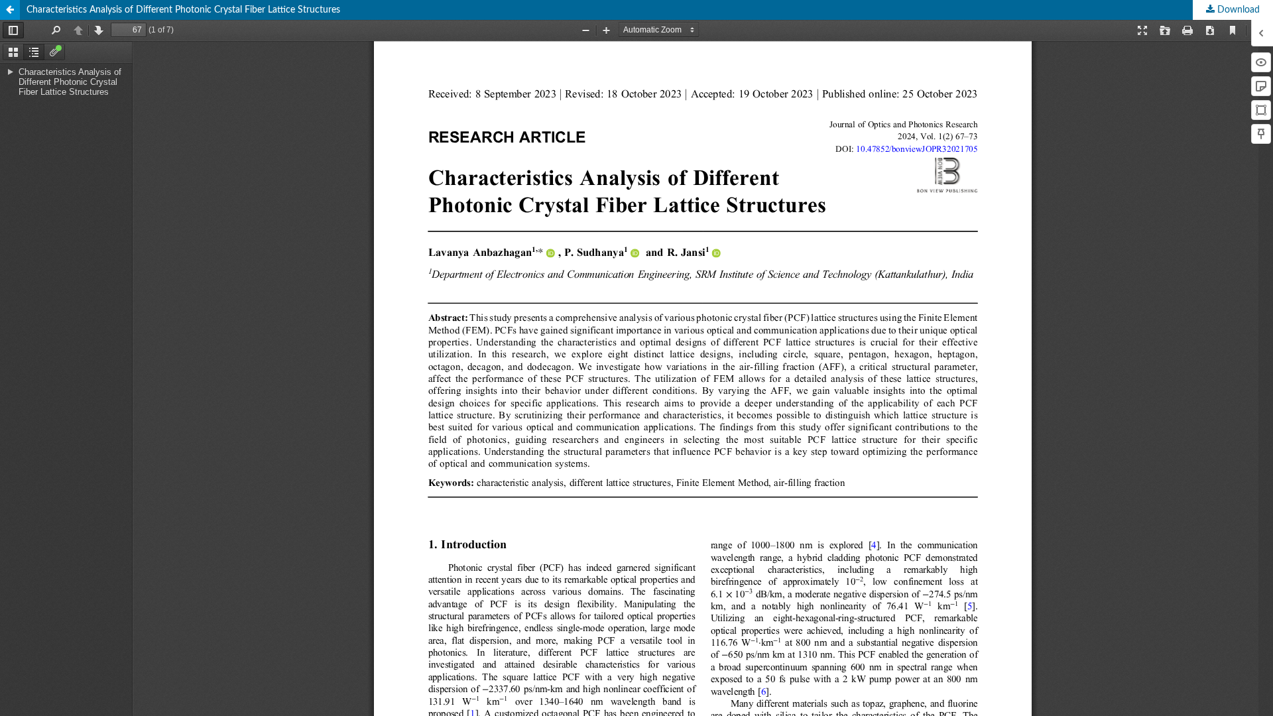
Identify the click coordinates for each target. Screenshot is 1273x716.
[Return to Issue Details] (10, 10)
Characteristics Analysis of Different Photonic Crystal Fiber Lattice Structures (183, 10)
